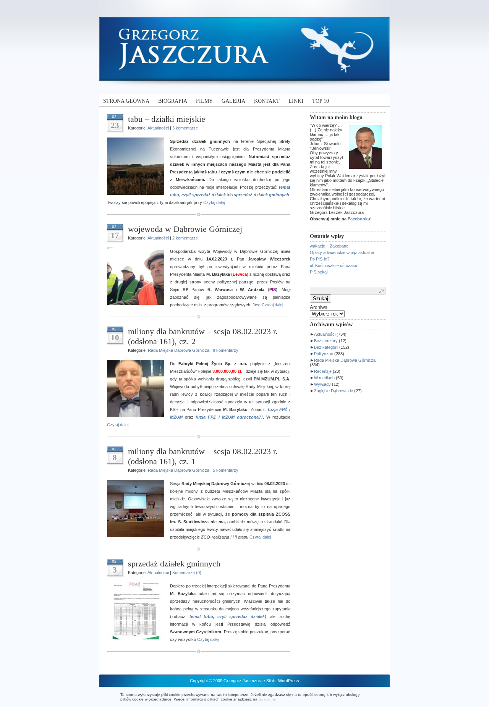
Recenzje (323, 371)
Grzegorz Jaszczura (242, 680)
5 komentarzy (225, 470)
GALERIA (233, 101)
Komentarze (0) (186, 572)
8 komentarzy (225, 350)
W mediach (324, 377)
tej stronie (267, 699)
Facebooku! (360, 219)
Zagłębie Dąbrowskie (333, 390)
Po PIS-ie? (319, 259)
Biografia (172, 101)
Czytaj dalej (214, 202)
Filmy (204, 101)
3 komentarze (185, 128)
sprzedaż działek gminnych (174, 563)
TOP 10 (320, 101)
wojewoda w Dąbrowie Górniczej (185, 229)
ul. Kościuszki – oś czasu (333, 265)
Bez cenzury (326, 340)
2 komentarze (185, 238)
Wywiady (322, 384)
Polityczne (323, 353)
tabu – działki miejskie (166, 119)
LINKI (295, 101)
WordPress (288, 680)
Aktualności (324, 334)
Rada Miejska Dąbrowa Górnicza (345, 360)
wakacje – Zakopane (329, 246)
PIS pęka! (319, 272)
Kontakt (267, 101)
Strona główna (126, 101)
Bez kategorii (326, 347)
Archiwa (318, 307)
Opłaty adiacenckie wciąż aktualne (342, 252)
